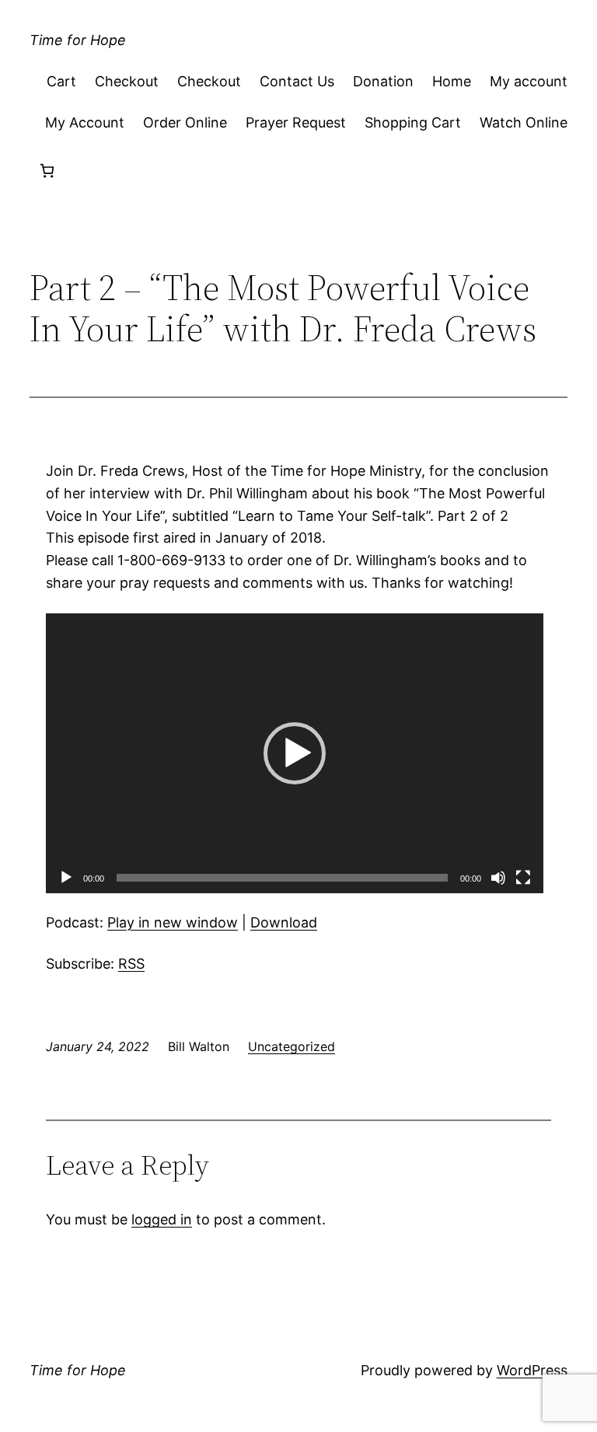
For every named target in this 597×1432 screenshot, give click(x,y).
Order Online (185, 122)
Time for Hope (78, 40)
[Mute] (498, 877)
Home (451, 81)
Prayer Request (296, 122)
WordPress (532, 1370)
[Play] (66, 877)
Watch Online (523, 122)
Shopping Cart (413, 122)
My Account (84, 122)
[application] (294, 753)
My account (528, 81)
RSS (131, 963)
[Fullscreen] (523, 877)
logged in (161, 1219)
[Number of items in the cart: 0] (47, 170)
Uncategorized (291, 1046)
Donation (383, 81)
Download (283, 922)
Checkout (127, 81)
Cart (61, 81)
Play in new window (172, 922)
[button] (295, 753)
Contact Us (297, 81)
